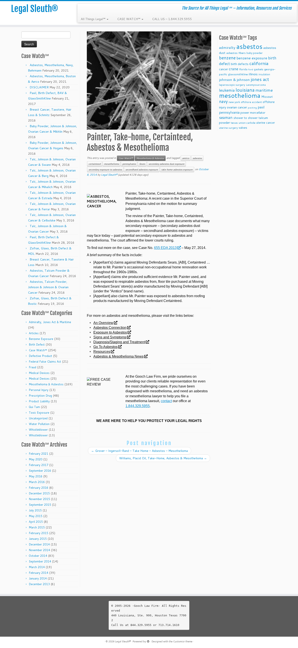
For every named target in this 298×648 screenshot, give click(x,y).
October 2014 (38, 556)
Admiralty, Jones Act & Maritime (50, 322)
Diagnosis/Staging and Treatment (119, 342)
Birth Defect (37, 344)
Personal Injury (38, 390)
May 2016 (35, 476)
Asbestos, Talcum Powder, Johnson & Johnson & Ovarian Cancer (48, 287)
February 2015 (38, 533)
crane (233, 68)
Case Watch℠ (38, 350)
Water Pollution (39, 424)
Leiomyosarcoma (256, 85)
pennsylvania (129, 163)
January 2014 (38, 578)
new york (234, 102)
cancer (223, 69)
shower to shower (245, 118)
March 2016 (37, 482)
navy (223, 101)
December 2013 (39, 584)
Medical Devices (39, 373)
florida (243, 69)
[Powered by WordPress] (148, 640)
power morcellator (252, 112)
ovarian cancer (237, 107)
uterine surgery (228, 128)
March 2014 (37, 567)
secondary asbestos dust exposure (166, 163)
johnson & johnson (234, 79)
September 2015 (40, 505)
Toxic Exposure (39, 413)
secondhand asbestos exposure (141, 169)
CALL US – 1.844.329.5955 (172, 19)
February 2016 (38, 488)
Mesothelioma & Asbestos (46, 384)
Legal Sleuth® (34, 8)
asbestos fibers (236, 53)
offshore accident (251, 102)
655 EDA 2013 (165, 248)
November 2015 (39, 499)
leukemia (227, 90)
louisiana (245, 89)
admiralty (227, 47)
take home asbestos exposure (177, 169)
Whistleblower (38, 430)
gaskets (258, 69)
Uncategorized (38, 418)
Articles (34, 333)
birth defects (239, 64)
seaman (226, 117)
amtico (185, 158)
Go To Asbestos (105, 347)
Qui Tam (34, 407)
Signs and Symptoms (109, 337)
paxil (261, 107)
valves (243, 127)
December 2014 (39, 544)
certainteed (95, 163)
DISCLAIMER (39, 87)
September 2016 (40, 471)
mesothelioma (111, 163)
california (258, 63)
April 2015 (36, 522)
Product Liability (39, 401)
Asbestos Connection (110, 327)
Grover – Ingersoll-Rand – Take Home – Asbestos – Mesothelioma (139, 451)
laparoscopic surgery (232, 85)
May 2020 (35, 459)
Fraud (32, 367)
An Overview (103, 323)
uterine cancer (265, 122)
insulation (264, 74)
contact (166, 401)
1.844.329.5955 (137, 406)
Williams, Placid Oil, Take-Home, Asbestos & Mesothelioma (163, 458)
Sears (142, 163)
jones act (260, 79)
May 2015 (35, 516)
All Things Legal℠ (93, 19)
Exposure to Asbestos (110, 332)
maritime (264, 90)
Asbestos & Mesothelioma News (118, 356)
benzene (227, 58)
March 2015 (37, 527)
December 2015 (39, 493)
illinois (253, 74)
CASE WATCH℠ (129, 19)
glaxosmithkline (238, 74)
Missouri (267, 96)
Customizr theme (182, 641)
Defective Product (40, 356)
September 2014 (40, 561)
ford (250, 69)
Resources (101, 351)
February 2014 (38, 573)
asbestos (197, 158)
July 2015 (35, 510)
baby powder (255, 53)
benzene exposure (251, 57)
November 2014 (39, 550)
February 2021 (38, 454)
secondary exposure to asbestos (105, 169)
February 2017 (38, 465)
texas (234, 123)
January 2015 (38, 539)
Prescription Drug (40, 396)
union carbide (247, 123)
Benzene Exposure (41, 339)
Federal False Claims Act (45, 361)
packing (252, 107)
